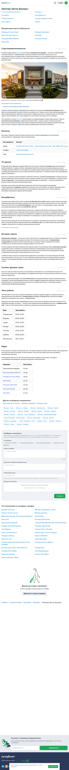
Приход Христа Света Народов (46, 532)
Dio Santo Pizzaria (41, 39)
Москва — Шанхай (22, 424)
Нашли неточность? (61, 48)
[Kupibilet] (6, 3)
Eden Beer (38, 35)
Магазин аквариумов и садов (45, 510)
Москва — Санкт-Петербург (26, 414)
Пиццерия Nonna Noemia (10, 39)
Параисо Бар (39, 516)
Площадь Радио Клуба (42, 526)
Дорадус (18, 53)
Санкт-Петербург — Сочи (27, 421)
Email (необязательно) (9, 473)
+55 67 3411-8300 (22, 150)
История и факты (7, 18)
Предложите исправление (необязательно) (15, 462)
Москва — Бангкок (9, 414)
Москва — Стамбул (22, 408)
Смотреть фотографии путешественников (16, 106)
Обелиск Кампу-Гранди (9, 513)
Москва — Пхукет (53, 408)
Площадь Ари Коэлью (42, 519)
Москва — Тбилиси (55, 421)
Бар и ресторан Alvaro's (9, 35)
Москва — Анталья (9, 411)
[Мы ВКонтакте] (2, 766)
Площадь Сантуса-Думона (44, 542)
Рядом (37, 22)
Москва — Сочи (8, 408)
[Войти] (66, 2)
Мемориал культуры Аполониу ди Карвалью (16, 516)
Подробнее (14, 766)
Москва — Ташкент (50, 411)
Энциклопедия (15, 602)
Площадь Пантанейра (9, 551)
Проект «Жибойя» (41, 536)
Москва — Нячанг (48, 418)
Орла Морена (6, 529)
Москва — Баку (42, 421)
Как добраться (40, 15)
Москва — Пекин (9, 424)
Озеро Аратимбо (41, 539)
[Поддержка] (55, 2)
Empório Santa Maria (42, 554)
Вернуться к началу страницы (34, 593)
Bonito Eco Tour (6, 539)
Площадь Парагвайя (42, 32)
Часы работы (6, 22)
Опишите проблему (9, 448)
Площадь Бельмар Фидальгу (11, 526)
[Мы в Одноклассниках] (6, 766)
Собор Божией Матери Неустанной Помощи (50, 523)
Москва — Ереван (23, 411)
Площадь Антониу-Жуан (9, 32)
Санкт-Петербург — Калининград (14, 418)
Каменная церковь (8, 554)
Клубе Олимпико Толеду (9, 557)
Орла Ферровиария (42, 551)
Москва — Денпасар (10, 421)
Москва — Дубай (37, 411)
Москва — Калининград (38, 408)
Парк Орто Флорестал (9, 532)
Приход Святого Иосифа (43, 529)
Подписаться (53, 748)
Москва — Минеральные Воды (47, 414)
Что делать (5, 15)
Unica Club (5, 519)
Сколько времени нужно (43, 18)
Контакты (38, 12)
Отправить (59, 496)
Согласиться (53, 766)
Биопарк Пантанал (8, 510)
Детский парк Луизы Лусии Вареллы (14, 548)
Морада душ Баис (41, 513)
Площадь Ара (39, 548)
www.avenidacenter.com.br (25, 154)
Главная (4, 602)
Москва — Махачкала (33, 418)
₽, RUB (61, 3)
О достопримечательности (10, 12)
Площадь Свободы (7, 536)
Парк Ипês (5, 42)
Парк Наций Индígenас (9, 523)
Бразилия (19, 119)
